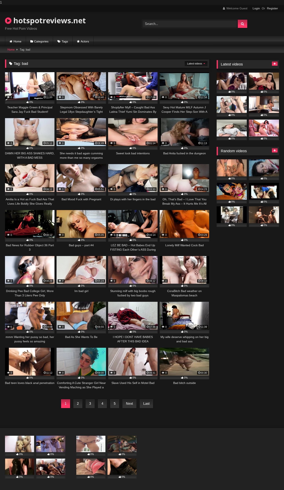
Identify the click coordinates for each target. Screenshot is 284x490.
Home (17, 41)
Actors (85, 41)
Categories (41, 41)
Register (272, 8)
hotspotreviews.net (48, 20)
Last (146, 403)
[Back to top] (271, 478)
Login (256, 8)
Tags (65, 41)
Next (129, 403)
